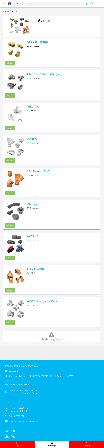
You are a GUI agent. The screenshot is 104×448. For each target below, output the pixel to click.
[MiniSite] (13, 437)
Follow (87, 446)
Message (52, 446)
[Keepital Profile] (7, 436)
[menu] (4, 3)
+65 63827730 (21, 408)
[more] (98, 3)
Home (6, 11)
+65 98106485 (21, 411)
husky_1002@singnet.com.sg (22, 421)
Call (17, 446)
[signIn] (87, 3)
